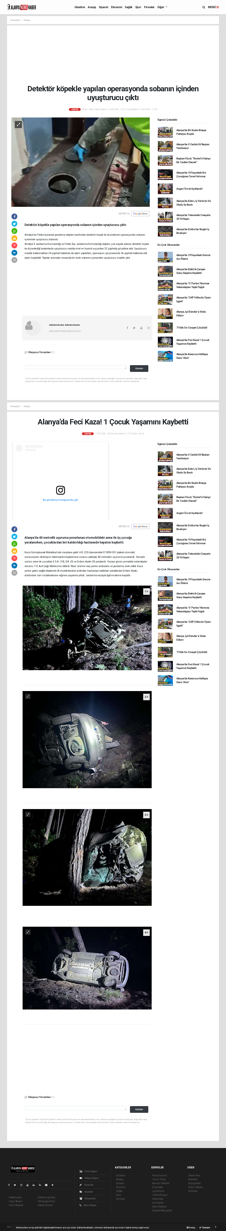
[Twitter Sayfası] (16, 1185)
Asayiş (92, 7)
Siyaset (103, 7)
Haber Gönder (45, 1205)
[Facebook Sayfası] (10, 1185)
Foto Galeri (90, 1171)
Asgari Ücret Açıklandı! (189, 188)
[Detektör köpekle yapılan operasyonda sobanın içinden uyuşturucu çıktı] (80, 161)
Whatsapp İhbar (46, 1201)
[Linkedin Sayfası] (35, 1185)
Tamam (205, 1227)
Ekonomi (116, 7)
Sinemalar (157, 1198)
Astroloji (192, 1191)
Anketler (193, 1179)
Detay (192, 1227)
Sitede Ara (194, 1175)
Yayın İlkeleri (15, 1201)
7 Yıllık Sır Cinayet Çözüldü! (191, 327)
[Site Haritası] (47, 1185)
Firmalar (149, 7)
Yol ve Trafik (159, 1179)
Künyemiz (90, 1198)
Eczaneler (157, 1187)
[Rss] (41, 1185)
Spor (138, 7)
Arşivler (88, 1191)
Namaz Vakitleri (160, 1183)
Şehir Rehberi (159, 1206)
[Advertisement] (116, 55)
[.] (87, 627)
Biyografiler (194, 1183)
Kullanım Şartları (46, 1197)
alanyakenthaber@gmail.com (65, 331)
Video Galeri (91, 1178)
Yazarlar (89, 1184)
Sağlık (128, 7)
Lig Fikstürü (158, 1191)
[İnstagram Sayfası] (22, 1185)
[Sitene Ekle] (54, 1185)
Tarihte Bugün (160, 1194)
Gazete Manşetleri (162, 1210)
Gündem (80, 7)
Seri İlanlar (158, 1202)
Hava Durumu (159, 1175)
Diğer (161, 7)
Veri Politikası (16, 1205)
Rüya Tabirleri (195, 1187)
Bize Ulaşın (89, 1205)
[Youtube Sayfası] (28, 1185)
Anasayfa (15, 20)
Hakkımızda (15, 1197)
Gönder (139, 368)
